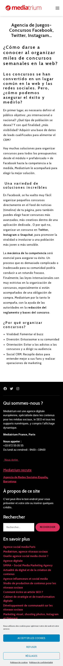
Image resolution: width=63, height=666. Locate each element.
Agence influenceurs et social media (25, 578)
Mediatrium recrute (17, 470)
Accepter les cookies (31, 638)
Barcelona (9, 481)
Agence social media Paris (19, 546)
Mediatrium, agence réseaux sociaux (25, 551)
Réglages (31, 656)
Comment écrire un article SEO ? (23, 592)
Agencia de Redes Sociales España (25, 477)
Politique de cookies (19, 662)
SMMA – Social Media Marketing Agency (27, 565)
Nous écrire (11, 459)
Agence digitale (13, 560)
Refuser (31, 647)
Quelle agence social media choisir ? (25, 556)
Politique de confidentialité (41, 662)
